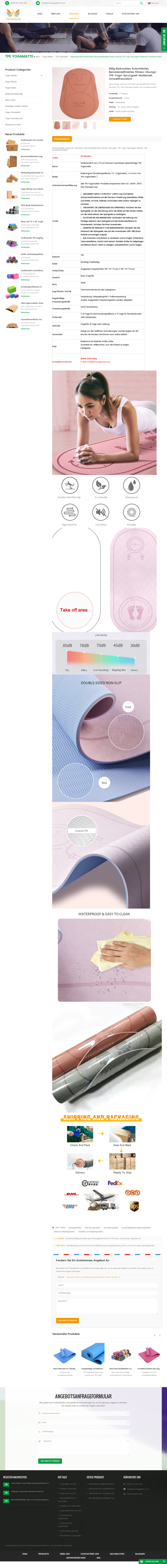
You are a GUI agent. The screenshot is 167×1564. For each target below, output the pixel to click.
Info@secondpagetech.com (53, 3)
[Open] (164, 39)
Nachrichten (117, 1554)
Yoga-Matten (48, 57)
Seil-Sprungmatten (92, 1228)
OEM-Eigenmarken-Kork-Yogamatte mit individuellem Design (32, 303)
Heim (39, 14)
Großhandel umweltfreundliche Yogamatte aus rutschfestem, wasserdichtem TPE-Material (32, 270)
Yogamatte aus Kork (68, 1493)
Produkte (74, 14)
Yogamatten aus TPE (68, 1484)
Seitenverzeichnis (75, 1558)
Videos (109, 14)
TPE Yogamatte (62, 57)
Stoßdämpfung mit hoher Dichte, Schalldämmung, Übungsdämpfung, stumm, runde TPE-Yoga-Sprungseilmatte (110, 1245)
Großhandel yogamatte (69, 1531)
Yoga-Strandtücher (14, 118)
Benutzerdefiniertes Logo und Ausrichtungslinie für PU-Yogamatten (30, 1500)
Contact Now (120, 119)
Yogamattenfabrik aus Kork (70, 1510)
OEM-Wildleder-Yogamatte (70, 1536)
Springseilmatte (75, 1228)
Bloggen (92, 14)
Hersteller (132, 173)
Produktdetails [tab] (62, 139)
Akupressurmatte (13, 124)
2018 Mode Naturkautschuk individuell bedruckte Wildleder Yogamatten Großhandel (32, 205)
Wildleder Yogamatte (68, 1489)
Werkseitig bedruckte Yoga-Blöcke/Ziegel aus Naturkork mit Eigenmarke (32, 172)
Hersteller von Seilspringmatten (91, 1231)
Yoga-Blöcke (11, 81)
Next (159, 1334)
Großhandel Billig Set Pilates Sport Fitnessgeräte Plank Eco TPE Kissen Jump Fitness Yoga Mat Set (103, 1238)
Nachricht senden (67, 1320)
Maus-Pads (10, 100)
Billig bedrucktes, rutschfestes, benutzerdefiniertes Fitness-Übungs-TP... (94, 1277)
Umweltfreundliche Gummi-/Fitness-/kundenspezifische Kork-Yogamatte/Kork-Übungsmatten (32, 319)
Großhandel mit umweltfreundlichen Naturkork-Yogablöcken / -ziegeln (32, 140)
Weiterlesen (25, 149)
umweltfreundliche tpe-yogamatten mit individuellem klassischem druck (93, 1369)
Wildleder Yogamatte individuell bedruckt (27, 1491)
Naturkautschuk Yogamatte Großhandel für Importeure (110, 1489)
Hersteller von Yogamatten (70, 1506)
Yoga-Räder (10, 87)
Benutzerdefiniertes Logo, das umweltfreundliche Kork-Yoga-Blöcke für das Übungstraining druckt (32, 156)
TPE (113, 173)
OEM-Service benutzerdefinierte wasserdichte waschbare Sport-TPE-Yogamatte (121, 1369)
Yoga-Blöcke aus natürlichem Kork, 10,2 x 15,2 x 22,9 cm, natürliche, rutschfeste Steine (32, 189)
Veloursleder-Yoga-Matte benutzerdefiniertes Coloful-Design (30, 1483)
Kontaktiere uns (130, 14)
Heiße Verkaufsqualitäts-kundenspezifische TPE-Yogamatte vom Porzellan (32, 254)
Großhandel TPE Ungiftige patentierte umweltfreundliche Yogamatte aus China (32, 237)
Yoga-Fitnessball (12, 112)
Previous (154, 1334)
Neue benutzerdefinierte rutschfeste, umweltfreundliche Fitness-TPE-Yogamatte (65, 1369)
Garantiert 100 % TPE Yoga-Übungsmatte (149, 1369)
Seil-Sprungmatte (111, 1228)
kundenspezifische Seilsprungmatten (136, 1228)
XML (99, 1558)
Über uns (55, 14)
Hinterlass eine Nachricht (152, 1562)
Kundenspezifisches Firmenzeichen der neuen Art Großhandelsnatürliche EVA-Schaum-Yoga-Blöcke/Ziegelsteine (32, 286)
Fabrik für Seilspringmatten (64, 1231)
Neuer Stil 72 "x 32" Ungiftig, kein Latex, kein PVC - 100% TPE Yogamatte (32, 221)
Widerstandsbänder (14, 93)
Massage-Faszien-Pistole (16, 106)
